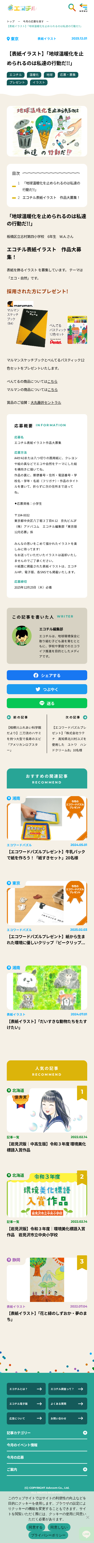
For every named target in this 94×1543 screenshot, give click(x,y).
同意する (36, 1527)
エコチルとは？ (18, 1389)
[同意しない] (87, 1517)
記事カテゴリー (19, 1432)
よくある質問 (58, 1403)
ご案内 (12, 1469)
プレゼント (17, 82)
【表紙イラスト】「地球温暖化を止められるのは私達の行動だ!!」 (45, 26)
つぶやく (50, 689)
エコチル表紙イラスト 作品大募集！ (51, 197)
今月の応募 (15, 1457)
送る (51, 703)
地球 (49, 74)
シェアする (51, 675)
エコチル (15, 74)
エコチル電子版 (18, 1403)
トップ (11, 21)
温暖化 (34, 74)
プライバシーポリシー (48, 1535)
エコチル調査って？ (62, 1389)
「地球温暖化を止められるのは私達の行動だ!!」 (51, 186)
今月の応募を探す (33, 21)
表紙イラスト (47, 38)
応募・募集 (68, 74)
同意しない (59, 1527)
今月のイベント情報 (22, 1444)
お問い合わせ (58, 1418)
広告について (17, 1418)
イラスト (39, 82)
